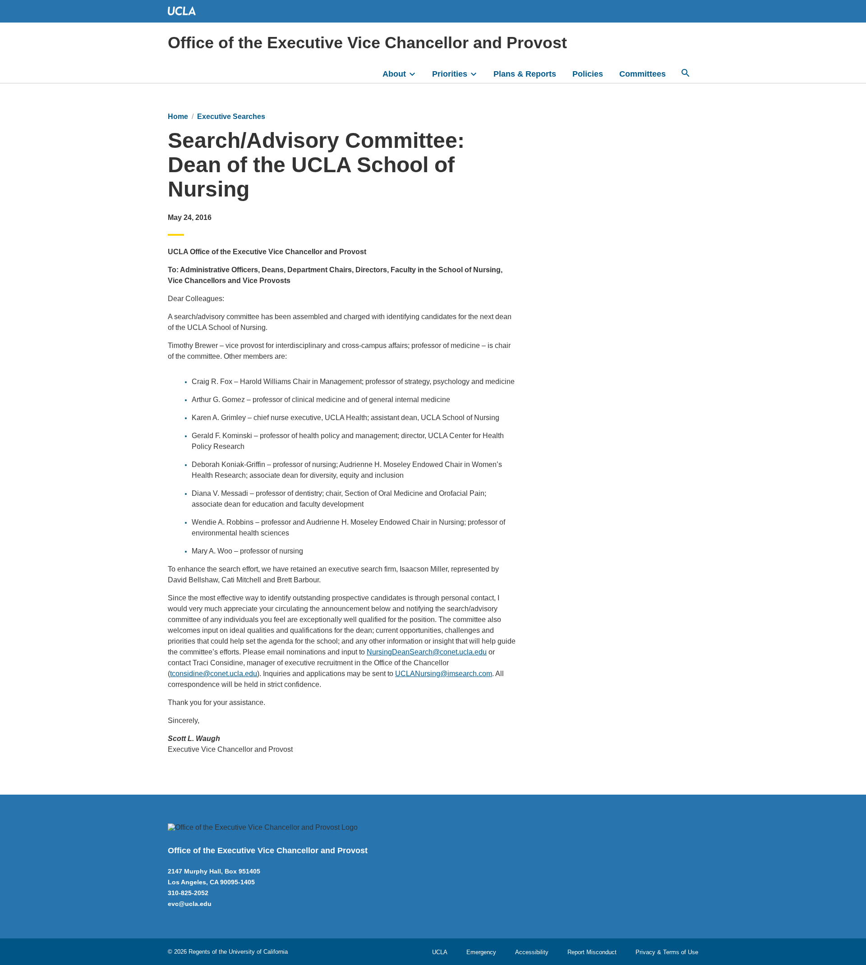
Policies (587, 73)
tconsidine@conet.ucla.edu (213, 673)
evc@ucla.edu (190, 903)
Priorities (449, 73)
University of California (258, 951)
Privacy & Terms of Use (667, 952)
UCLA (439, 952)
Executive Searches (231, 116)
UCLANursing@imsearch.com (443, 673)
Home (178, 116)
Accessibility (531, 952)
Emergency (481, 952)
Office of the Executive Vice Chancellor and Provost (367, 42)
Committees (642, 73)
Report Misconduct (592, 952)
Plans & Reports (524, 73)
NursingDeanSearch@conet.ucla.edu (427, 652)
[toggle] (416, 73)
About (394, 73)
